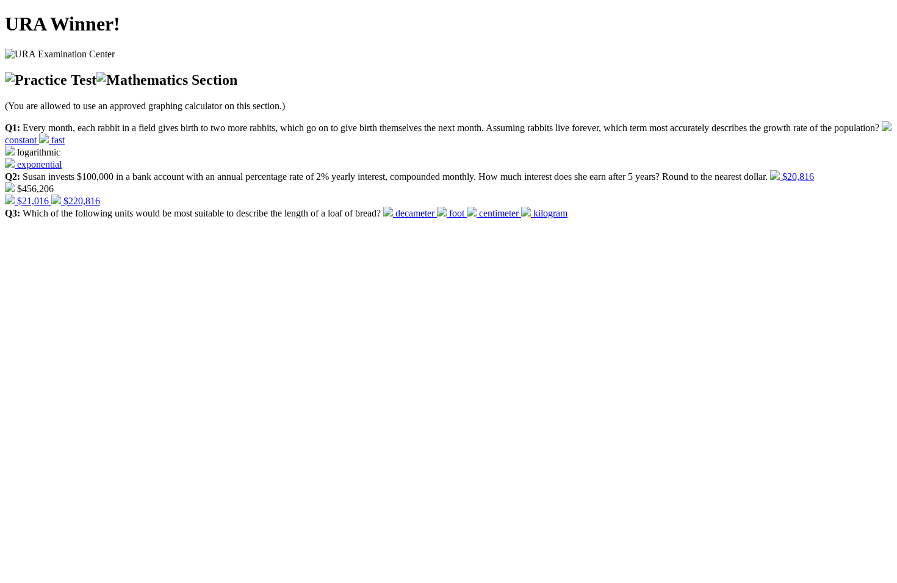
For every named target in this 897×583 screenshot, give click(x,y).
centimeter (499, 213)
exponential (38, 164)
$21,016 (33, 201)
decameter (415, 213)
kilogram (549, 213)
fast (57, 140)
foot (457, 213)
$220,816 (80, 201)
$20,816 (797, 176)
